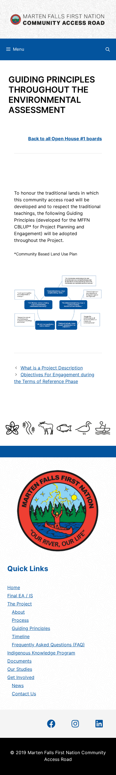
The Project (19, 604)
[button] (51, 723)
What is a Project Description (52, 368)
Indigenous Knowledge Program (41, 653)
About (18, 612)
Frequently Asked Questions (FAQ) (48, 644)
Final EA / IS (20, 595)
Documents (19, 661)
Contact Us (24, 693)
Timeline (21, 636)
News (18, 685)
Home (13, 587)
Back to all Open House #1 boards (65, 138)
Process (20, 620)
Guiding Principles (31, 628)
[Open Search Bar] (107, 49)
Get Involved (20, 677)
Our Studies (19, 669)
